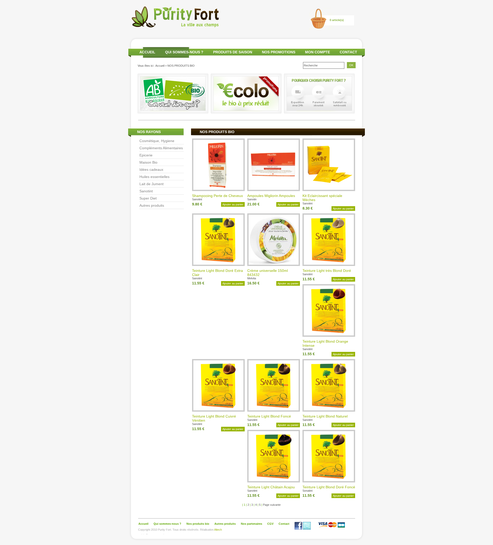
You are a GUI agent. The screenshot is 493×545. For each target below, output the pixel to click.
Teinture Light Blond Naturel (325, 416)
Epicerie (146, 155)
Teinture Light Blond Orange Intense (325, 343)
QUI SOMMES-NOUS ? (184, 52)
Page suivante (272, 504)
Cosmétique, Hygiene (156, 141)
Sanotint (146, 191)
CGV (270, 523)
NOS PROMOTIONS (278, 52)
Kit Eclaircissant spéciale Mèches (322, 198)
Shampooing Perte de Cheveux (217, 196)
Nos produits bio (197, 523)
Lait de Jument (151, 184)
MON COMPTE (317, 52)
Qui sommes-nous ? (167, 523)
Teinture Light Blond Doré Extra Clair (217, 273)
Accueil (159, 65)
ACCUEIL (147, 52)
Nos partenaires (251, 523)
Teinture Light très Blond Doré (326, 271)
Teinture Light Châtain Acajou (271, 487)
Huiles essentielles (154, 177)
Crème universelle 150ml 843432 (267, 273)
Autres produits (151, 205)
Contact (284, 523)
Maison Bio (148, 162)
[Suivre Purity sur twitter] (307, 528)
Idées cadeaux (151, 169)
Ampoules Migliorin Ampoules (271, 196)
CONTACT (348, 52)
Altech (218, 529)
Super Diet (148, 198)
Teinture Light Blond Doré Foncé (328, 487)
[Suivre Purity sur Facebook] (298, 528)
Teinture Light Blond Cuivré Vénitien (214, 418)
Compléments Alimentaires (161, 148)
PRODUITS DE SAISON (232, 52)
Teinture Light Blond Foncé (269, 416)
